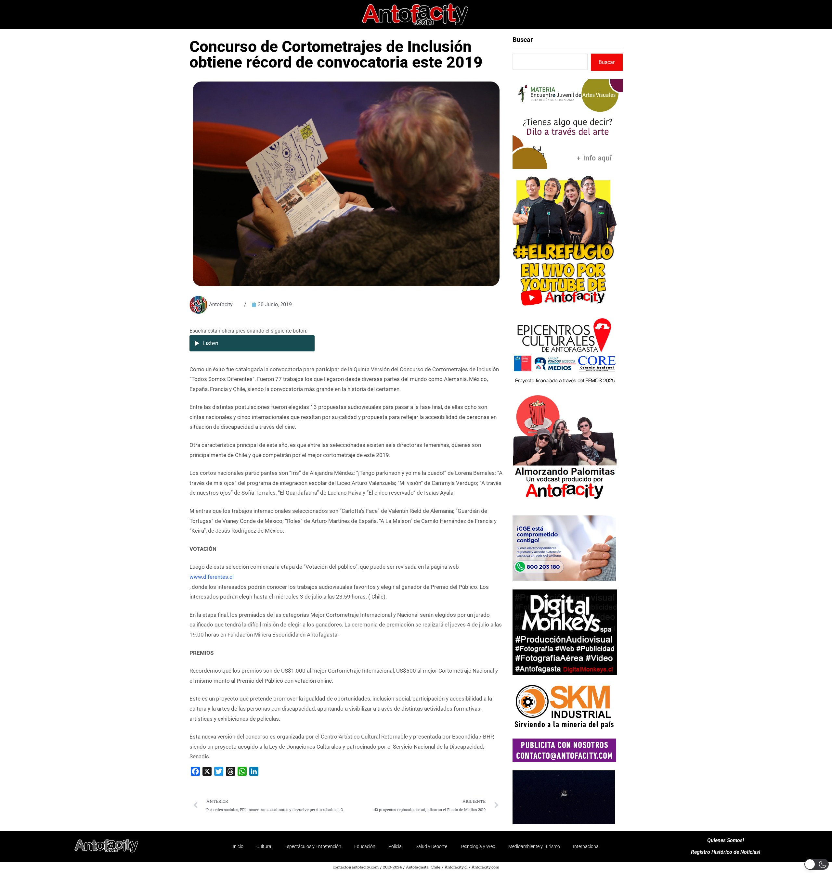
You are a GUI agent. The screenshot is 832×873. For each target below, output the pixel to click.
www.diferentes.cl (211, 577)
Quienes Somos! (725, 840)
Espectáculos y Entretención (312, 846)
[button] (816, 864)
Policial (395, 846)
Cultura (263, 846)
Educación (364, 846)
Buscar (523, 40)
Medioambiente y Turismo (534, 846)
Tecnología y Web (477, 846)
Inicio (238, 846)
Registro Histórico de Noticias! (725, 852)
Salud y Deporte (431, 846)
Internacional (586, 846)
